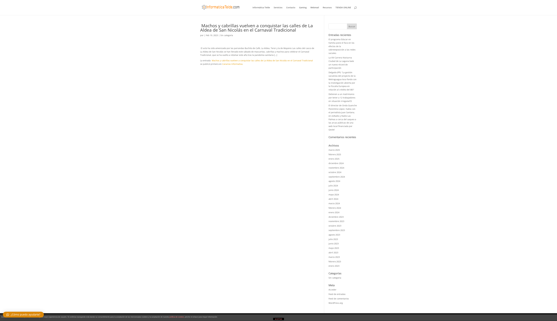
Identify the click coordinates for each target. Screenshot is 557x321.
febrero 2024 (335, 208)
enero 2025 (334, 158)
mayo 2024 (334, 194)
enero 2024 (334, 212)
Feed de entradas (337, 294)
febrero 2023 (335, 261)
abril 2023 (333, 252)
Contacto (290, 8)
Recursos (327, 8)
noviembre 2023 (336, 221)
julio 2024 (333, 185)
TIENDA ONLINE (343, 8)
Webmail (314, 8)
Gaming (303, 8)
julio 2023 (333, 239)
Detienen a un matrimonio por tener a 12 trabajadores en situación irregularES (342, 97)
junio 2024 (334, 190)
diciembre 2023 (336, 216)
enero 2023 (334, 265)
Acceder (332, 289)
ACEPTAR (278, 319)
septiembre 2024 (337, 176)
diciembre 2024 (336, 163)
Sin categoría (226, 35)
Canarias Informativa (232, 64)
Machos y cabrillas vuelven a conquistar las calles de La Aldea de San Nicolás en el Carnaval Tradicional (262, 60)
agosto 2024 (334, 181)
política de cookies (176, 317)
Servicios (278, 8)
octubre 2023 (335, 225)
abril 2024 (333, 199)
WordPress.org (336, 303)
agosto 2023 (334, 234)
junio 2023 (334, 243)
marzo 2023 (334, 257)
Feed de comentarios (339, 298)
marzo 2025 (334, 150)
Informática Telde (261, 8)
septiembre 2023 (337, 230)
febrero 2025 (335, 154)
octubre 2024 (335, 172)
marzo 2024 (334, 203)
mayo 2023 (334, 248)
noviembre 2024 (336, 167)
